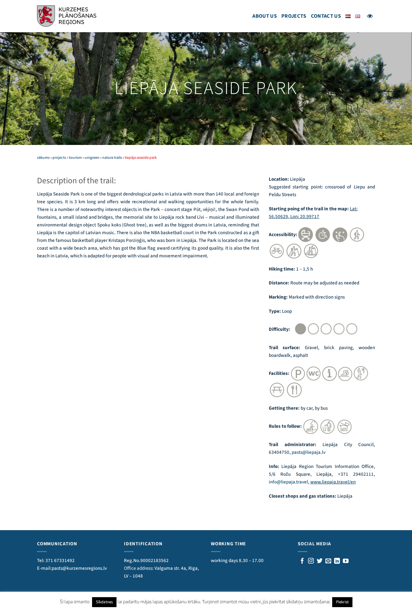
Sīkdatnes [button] (104, 602)
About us (264, 16)
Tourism (75, 157)
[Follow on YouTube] (346, 561)
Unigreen (92, 157)
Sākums (43, 157)
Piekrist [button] (342, 602)
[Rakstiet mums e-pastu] (328, 561)
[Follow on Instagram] (311, 561)
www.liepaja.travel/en (333, 482)
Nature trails (112, 157)
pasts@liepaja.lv (308, 452)
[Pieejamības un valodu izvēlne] (370, 16)
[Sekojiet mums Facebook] (302, 561)
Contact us (326, 16)
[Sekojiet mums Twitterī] (320, 561)
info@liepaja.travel (288, 482)
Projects (293, 16)
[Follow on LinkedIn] (337, 561)
